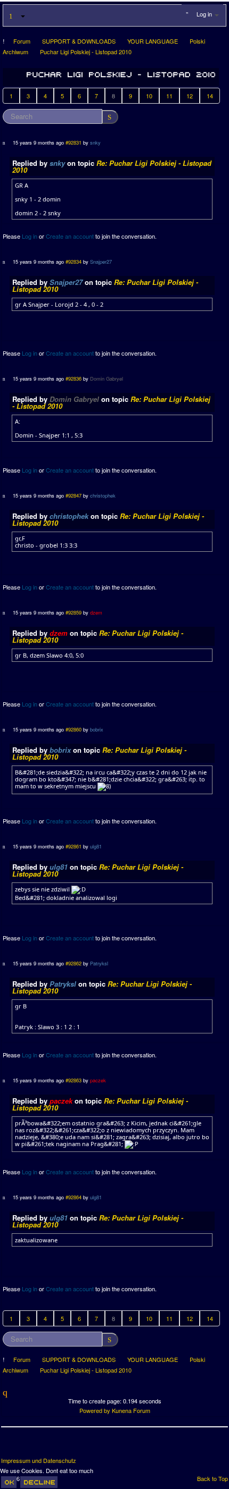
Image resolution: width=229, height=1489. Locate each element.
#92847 (73, 495)
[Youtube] (49, 1446)
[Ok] (9, 1482)
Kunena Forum (131, 1410)
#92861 (73, 846)
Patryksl (99, 963)
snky (95, 142)
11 (169, 95)
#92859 (73, 612)
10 (149, 95)
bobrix (96, 729)
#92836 (73, 378)
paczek (98, 1080)
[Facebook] (10, 1446)
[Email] (69, 1446)
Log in (29, 236)
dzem (96, 612)
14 (210, 95)
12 (189, 95)
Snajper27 (101, 261)
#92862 (73, 963)
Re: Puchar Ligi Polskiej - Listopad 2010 (111, 166)
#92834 (73, 261)
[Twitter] (29, 1446)
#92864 (73, 1197)
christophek (103, 495)
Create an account (70, 236)
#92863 (73, 1080)
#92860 (73, 729)
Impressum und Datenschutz (38, 1460)
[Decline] (39, 1482)
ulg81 (96, 846)
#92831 (73, 142)
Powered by (94, 1410)
